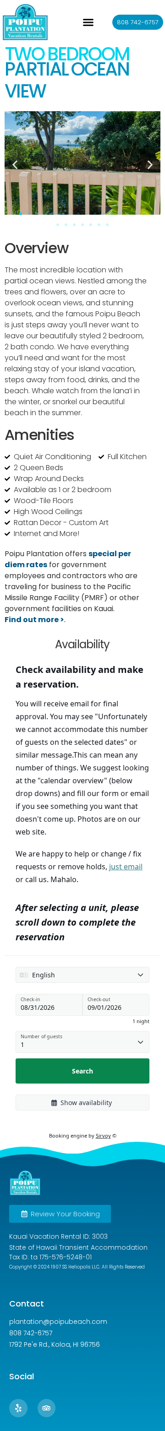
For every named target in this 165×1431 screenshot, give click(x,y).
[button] (88, 22)
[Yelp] (18, 1408)
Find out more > (34, 619)
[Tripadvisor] (47, 1408)
